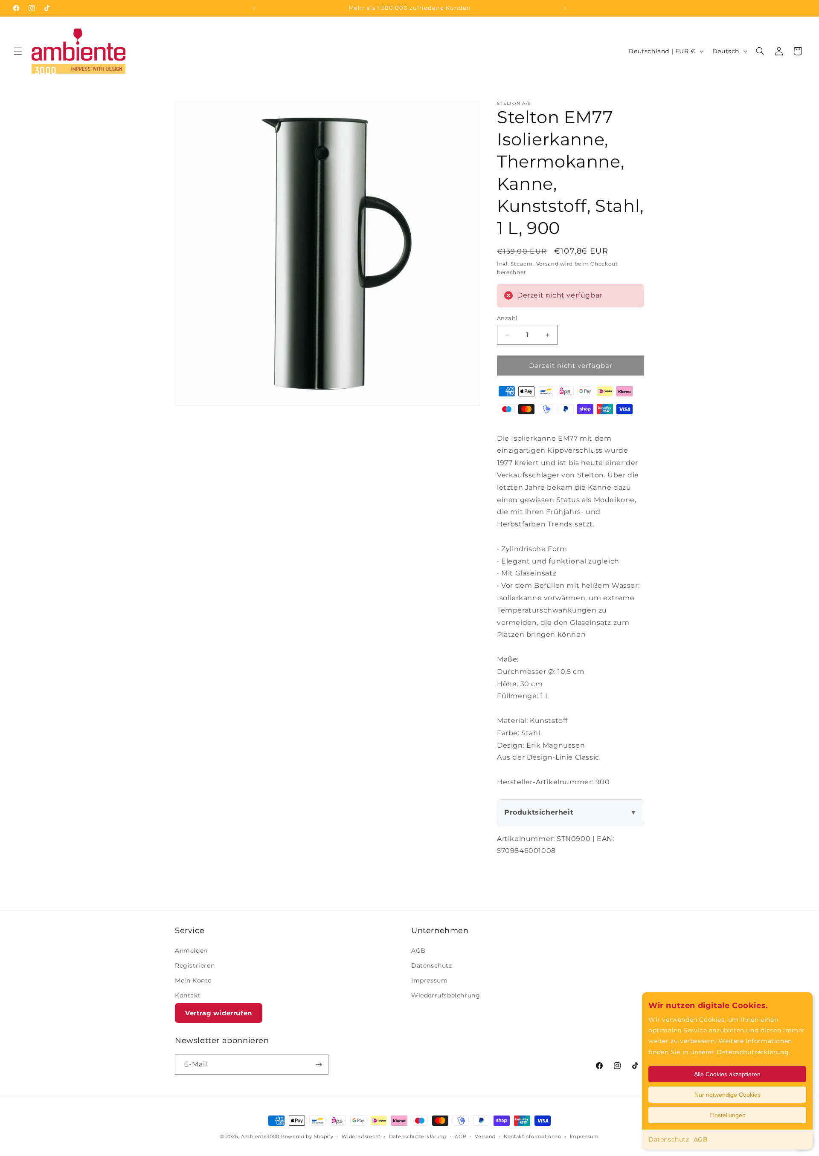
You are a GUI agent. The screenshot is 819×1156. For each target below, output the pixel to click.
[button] (18, 51)
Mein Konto (193, 980)
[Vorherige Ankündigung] (254, 8)
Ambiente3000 (260, 1136)
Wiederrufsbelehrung (445, 995)
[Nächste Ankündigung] (564, 8)
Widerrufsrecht (361, 1136)
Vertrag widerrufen (218, 1013)
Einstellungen (727, 1115)
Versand (547, 263)
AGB (701, 1139)
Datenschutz (668, 1139)
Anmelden (191, 950)
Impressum (429, 980)
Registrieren (195, 965)
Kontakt (187, 995)
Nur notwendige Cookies (727, 1094)
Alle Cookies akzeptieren (727, 1074)
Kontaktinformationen (532, 1136)
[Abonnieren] (318, 1065)
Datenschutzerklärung (418, 1136)
